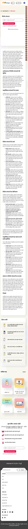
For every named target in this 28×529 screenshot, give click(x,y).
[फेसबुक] (2, 512)
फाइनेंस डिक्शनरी (5, 11)
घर (1, 11)
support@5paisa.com (7, 506)
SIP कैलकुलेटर (4, 494)
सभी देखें (24, 372)
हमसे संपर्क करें (4, 503)
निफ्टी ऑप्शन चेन (5, 497)
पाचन (3, 488)
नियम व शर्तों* (11, 26)
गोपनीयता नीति (4, 500)
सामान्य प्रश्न (4, 485)
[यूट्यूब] (12, 512)
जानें (2, 479)
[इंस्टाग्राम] (7, 512)
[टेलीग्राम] (5, 512)
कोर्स (3, 476)
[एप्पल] (2, 517)
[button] (24, 2)
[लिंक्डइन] (10, 512)
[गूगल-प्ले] (5, 517)
